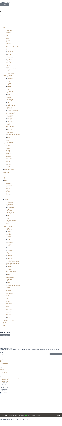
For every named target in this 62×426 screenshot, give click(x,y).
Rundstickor (10, 53)
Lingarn (7, 38)
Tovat (8, 124)
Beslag (7, 76)
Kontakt (4, 174)
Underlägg (9, 118)
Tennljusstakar (9, 158)
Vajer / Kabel (10, 57)
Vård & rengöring (10, 126)
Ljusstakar (9, 107)
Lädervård (9, 127)
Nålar (8, 65)
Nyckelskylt (10, 91)
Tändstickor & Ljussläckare (13, 112)
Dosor (7, 147)
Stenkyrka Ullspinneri (9, 169)
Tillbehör (6, 48)
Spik (8, 96)
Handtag (9, 83)
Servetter (9, 116)
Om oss (4, 171)
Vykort (7, 140)
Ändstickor (9, 59)
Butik (4, 27)
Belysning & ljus (9, 100)
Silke (7, 41)
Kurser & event (6, 172)
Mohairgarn (8, 40)
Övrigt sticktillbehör (11, 68)
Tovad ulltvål (10, 132)
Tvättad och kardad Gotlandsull (13, 46)
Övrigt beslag (10, 99)
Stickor (7, 49)
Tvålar (8, 131)
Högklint (9, 167)
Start (4, 25)
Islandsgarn (8, 37)
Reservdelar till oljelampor (13, 110)
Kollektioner (8, 163)
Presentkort (8, 139)
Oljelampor (9, 108)
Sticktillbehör (9, 62)
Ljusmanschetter (11, 105)
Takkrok (9, 97)
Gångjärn (9, 81)
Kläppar (9, 84)
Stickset (9, 54)
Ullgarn (7, 35)
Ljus (8, 102)
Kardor (7, 72)
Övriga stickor (10, 61)
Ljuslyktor (9, 104)
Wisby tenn (6, 143)
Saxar (8, 67)
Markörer (9, 64)
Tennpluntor (8, 159)
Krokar (8, 88)
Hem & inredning (8, 75)
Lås (8, 89)
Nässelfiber (8, 43)
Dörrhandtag (10, 78)
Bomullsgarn (8, 32)
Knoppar (9, 86)
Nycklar (9, 92)
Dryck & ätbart (10, 115)
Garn (5, 29)
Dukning (8, 148)
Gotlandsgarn (9, 33)
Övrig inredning (9, 142)
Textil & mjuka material (11, 119)
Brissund (9, 164)
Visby (8, 166)
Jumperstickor (10, 51)
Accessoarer (9, 135)
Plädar (8, 123)
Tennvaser (8, 161)
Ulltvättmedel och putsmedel (14, 134)
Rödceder (9, 129)
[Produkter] (31, 13)
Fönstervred (10, 80)
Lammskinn (9, 121)
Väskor (8, 137)
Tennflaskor (8, 156)
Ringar (8, 94)
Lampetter (8, 150)
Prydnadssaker (9, 151)
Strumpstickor (10, 56)
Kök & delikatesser (10, 113)
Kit (6, 45)
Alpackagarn (9, 30)
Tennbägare (8, 153)
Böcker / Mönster (10, 73)
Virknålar (8, 70)
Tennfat (7, 155)
